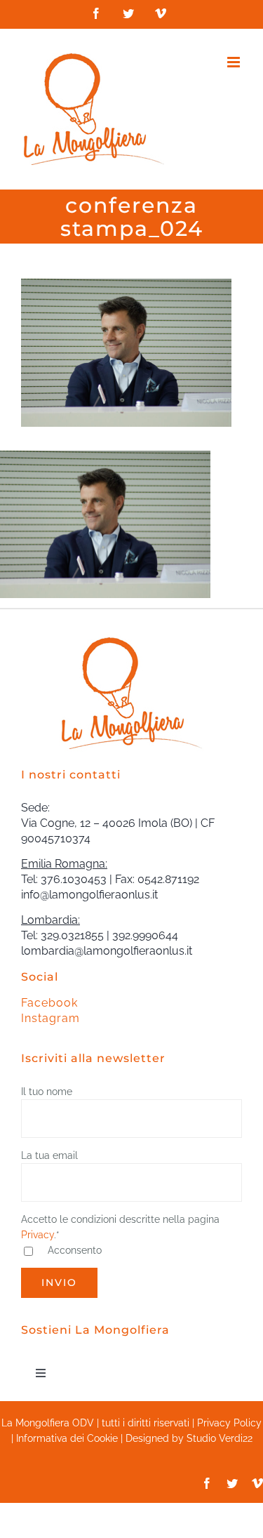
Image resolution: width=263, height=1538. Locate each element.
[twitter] (232, 1483)
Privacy (37, 1234)
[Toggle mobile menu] (234, 62)
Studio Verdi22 (219, 1438)
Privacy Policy (229, 1422)
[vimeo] (257, 1483)
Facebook (49, 1002)
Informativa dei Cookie (67, 1438)
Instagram (50, 1018)
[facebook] (207, 1483)
